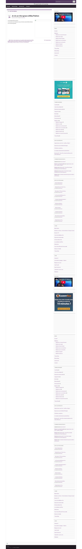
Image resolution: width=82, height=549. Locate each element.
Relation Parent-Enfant (60, 38)
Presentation (57, 118)
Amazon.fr (56, 258)
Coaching (56, 104)
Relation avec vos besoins (60, 42)
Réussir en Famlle (58, 248)
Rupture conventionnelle (59, 163)
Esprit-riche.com (58, 267)
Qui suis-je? (21, 6)
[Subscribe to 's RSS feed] (7, 1)
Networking (14, 6)
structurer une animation (24, 42)
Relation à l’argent (59, 44)
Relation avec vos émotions (61, 40)
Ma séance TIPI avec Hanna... (60, 191)
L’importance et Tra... (59, 219)
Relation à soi (58, 124)
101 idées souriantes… (59, 148)
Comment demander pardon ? (60, 199)
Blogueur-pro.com (58, 262)
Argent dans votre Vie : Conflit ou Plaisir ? (62, 143)
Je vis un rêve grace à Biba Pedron (25, 16)
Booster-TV (57, 232)
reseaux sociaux (16, 42)
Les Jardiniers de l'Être (59, 241)
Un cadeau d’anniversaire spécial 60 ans (62, 150)
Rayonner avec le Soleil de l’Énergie (61, 145)
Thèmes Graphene (16, 547)
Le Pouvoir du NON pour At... (60, 195)
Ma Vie (56, 113)
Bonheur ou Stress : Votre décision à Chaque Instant (64, 230)
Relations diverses (59, 45)
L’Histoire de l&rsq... (58, 203)
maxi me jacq (24, 41)
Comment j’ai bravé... (59, 211)
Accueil (8, 6)
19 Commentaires (47, 40)
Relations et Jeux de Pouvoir (61, 34)
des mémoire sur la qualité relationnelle (21, 40)
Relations (56, 33)
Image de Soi (57, 111)
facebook (20, 41)
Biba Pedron (11, 40)
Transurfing (57, 48)
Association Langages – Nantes (60, 260)
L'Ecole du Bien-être (58, 239)
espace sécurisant (14, 41)
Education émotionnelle (59, 109)
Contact (28, 6)
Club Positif (57, 264)
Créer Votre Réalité (58, 106)
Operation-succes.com (59, 269)
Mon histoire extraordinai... (60, 215)
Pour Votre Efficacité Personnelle (61, 246)
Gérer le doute (58, 207)
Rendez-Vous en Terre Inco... (60, 186)
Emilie (56, 170)
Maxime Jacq (29, 41)
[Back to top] (79, 546)
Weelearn (56, 271)
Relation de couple (59, 36)
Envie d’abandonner (58, 182)
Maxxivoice (57, 244)
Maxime (14, 17)
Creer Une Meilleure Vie (59, 235)
